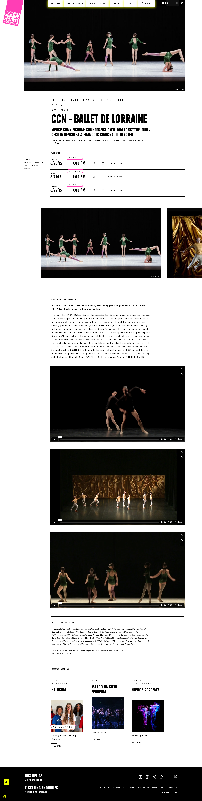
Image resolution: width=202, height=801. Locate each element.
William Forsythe (68, 336)
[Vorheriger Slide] (52, 285)
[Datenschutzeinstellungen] (4, 796)
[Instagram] (147, 777)
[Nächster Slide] (149, 285)
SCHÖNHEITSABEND (135, 357)
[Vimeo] (175, 777)
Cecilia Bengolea (68, 343)
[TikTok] (161, 777)
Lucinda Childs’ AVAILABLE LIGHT (86, 357)
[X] (154, 777)
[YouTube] (168, 777)
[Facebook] (140, 777)
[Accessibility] (163, 3)
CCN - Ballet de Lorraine (65, 622)
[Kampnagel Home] (13, 13)
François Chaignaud (89, 343)
